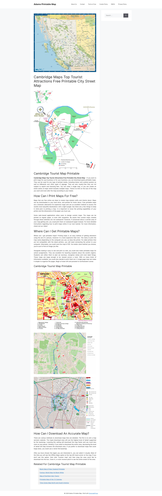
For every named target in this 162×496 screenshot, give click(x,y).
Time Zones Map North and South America (54, 483)
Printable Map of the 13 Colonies (51, 479)
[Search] (125, 15)
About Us (74, 4)
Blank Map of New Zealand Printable (52, 469)
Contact (82, 4)
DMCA (113, 4)
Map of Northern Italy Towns (49, 476)
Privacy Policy (122, 4)
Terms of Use (92, 4)
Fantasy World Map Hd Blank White (52, 472)
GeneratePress (93, 493)
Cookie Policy (103, 4)
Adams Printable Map (45, 4)
